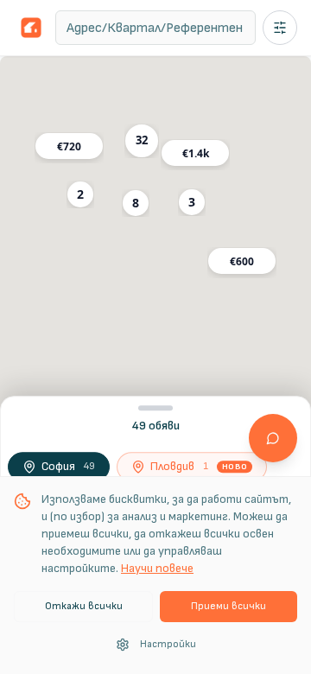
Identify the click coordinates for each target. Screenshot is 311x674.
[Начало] (31, 27)
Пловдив (198, 466)
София (68, 466)
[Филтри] (280, 27)
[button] (141, 141)
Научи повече (157, 568)
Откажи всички (84, 606)
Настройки (168, 644)
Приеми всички (228, 606)
